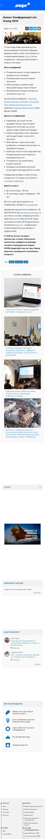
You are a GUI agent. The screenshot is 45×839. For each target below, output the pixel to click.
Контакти (6, 815)
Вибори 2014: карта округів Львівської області (22, 712)
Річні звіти (6, 812)
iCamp (27, 56)
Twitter (31, 28)
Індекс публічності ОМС (31, 833)
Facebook (27, 28)
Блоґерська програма (29, 212)
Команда (5, 809)
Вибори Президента (30, 809)
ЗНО (4, 831)
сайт (26, 262)
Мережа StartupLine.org (19, 105)
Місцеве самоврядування (31, 829)
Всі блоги (38, 664)
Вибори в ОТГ (28, 815)
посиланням (32, 204)
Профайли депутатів (20, 745)
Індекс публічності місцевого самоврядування (23, 729)
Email (39, 28)
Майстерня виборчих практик (31, 824)
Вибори (27, 803)
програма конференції (13, 181)
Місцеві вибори (29, 812)
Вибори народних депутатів (33, 806)
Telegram (35, 28)
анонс (11, 262)
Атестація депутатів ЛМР (32, 836)
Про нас (6, 803)
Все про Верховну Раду (21, 737)
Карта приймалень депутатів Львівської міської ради (23, 721)
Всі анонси (37, 592)
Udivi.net (19, 225)
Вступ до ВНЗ (7, 834)
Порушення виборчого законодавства (31, 819)
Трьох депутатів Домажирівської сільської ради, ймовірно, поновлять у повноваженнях (25, 643)
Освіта (5, 828)
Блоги (4, 806)
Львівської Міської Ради (23, 108)
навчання (19, 262)
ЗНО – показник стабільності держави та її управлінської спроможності (25, 656)
